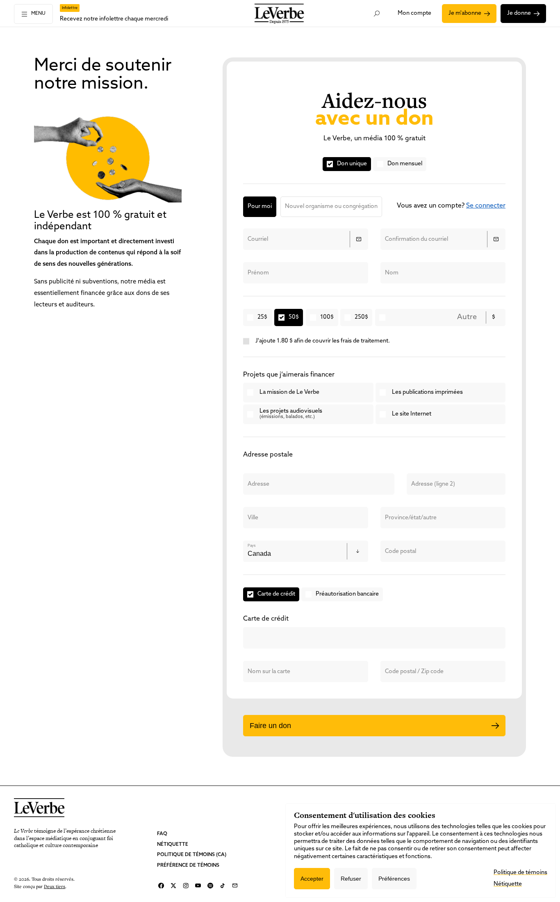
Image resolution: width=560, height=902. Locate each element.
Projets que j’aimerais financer (289, 375)
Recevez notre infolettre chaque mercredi (114, 19)
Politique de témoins (520, 873)
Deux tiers (54, 886)
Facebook (161, 885)
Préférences (394, 878)
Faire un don (270, 726)
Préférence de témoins (188, 865)
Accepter (311, 878)
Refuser (351, 878)
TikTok (223, 885)
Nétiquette (172, 844)
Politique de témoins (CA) (191, 854)
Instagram (186, 885)
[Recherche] (376, 13)
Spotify (210, 885)
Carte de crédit (266, 619)
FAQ (162, 833)
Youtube (198, 885)
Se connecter (485, 206)
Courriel (235, 885)
